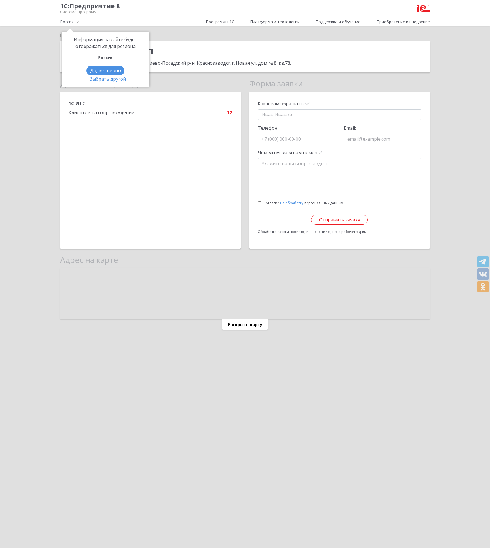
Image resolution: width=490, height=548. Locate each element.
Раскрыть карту (245, 324)
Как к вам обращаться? (284, 103)
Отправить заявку (339, 220)
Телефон (267, 128)
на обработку (291, 203)
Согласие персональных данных (303, 203)
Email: (350, 128)
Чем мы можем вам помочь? (290, 152)
